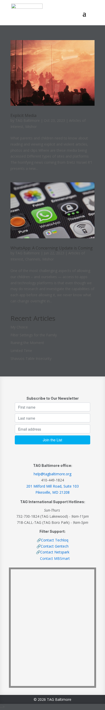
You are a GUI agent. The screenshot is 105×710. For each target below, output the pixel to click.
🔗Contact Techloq (52, 540)
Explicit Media (23, 115)
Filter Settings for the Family (33, 335)
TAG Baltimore (27, 120)
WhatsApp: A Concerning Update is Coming (51, 248)
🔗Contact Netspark (52, 552)
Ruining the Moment (27, 342)
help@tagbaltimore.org (52, 473)
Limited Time (21, 350)
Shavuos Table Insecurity (30, 358)
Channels (32, 259)
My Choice (19, 327)
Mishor (31, 126)
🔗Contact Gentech (52, 546)
